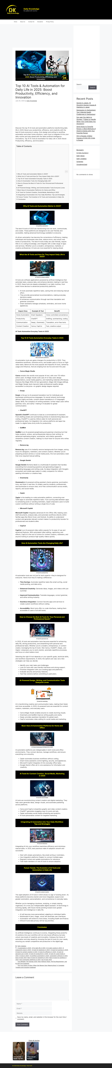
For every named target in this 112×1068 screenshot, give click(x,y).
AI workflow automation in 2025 (39, 956)
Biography (80, 150)
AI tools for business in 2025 (59, 950)
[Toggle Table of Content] (65, 171)
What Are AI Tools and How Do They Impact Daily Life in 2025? (38, 176)
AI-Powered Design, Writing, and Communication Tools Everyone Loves (41, 188)
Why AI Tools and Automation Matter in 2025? (33, 174)
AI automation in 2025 (24, 948)
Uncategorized (81, 164)
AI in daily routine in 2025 (54, 948)
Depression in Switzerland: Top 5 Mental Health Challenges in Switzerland (86, 112)
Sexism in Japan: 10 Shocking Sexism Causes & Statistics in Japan (86, 105)
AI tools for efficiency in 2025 (47, 952)
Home (15, 21)
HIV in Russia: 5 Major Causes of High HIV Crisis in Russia (85, 138)
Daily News (80, 156)
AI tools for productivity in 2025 (38, 954)
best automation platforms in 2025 (30, 959)
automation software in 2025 (59, 956)
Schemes (79, 161)
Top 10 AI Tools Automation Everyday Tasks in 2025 (35, 178)
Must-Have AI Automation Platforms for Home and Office (36, 190)
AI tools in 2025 (24, 956)
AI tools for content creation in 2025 (26, 952)
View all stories (34, 1040)
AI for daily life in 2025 (38, 948)
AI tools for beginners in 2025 (41, 950)
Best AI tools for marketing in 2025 (38, 957)
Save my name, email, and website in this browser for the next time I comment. (42, 1018)
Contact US (31, 21)
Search (79, 84)
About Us (22, 21)
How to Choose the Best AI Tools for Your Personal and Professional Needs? (40, 184)
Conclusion (22, 199)
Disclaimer (40, 21)
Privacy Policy (50, 21)
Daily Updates (22, 946)
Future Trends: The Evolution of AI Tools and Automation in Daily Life (41, 197)
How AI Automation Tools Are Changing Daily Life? (34, 181)
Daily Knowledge (31, 9)
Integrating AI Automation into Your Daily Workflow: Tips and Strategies (41, 195)
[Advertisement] (42, 36)
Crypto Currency (82, 153)
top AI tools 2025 (46, 959)
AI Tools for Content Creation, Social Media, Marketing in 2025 (38, 192)
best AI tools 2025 (21, 957)
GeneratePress (36, 1065)
